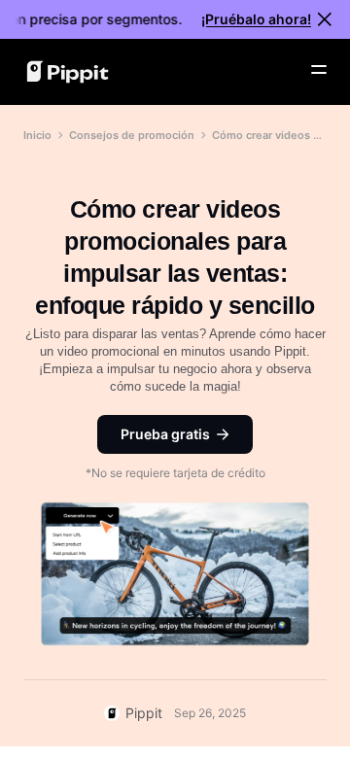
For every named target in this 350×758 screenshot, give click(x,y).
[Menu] (319, 70)
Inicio (37, 135)
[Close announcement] (324, 19)
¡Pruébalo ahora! (256, 19)
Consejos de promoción (131, 135)
